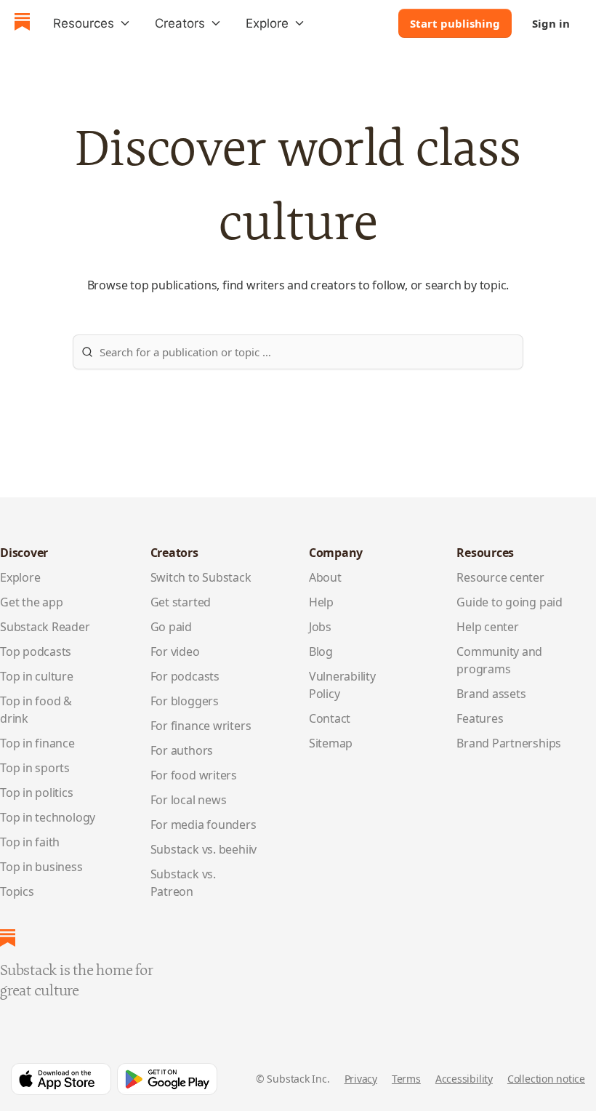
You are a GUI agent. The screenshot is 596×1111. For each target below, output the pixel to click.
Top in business (41, 867)
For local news (188, 800)
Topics (17, 891)
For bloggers (184, 701)
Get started (181, 602)
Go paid (171, 627)
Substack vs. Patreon (183, 882)
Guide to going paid (509, 602)
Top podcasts (35, 651)
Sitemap (331, 743)
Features (479, 718)
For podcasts (185, 676)
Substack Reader (45, 627)
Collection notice (546, 1079)
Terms (406, 1079)
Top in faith (30, 842)
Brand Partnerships (508, 743)
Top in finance (37, 743)
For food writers (193, 775)
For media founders (203, 825)
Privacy (361, 1079)
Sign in (551, 23)
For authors (182, 750)
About (325, 577)
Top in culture (36, 676)
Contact (329, 718)
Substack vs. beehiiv (203, 849)
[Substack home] (22, 23)
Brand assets (490, 694)
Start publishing (455, 23)
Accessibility (464, 1079)
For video (175, 651)
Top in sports (35, 768)
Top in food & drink (36, 709)
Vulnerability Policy (342, 685)
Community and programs (499, 660)
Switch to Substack (200, 577)
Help (321, 602)
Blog (321, 651)
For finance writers (200, 726)
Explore (20, 577)
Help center (487, 627)
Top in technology (47, 817)
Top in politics (36, 793)
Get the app (31, 602)
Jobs (320, 627)
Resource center (500, 577)
